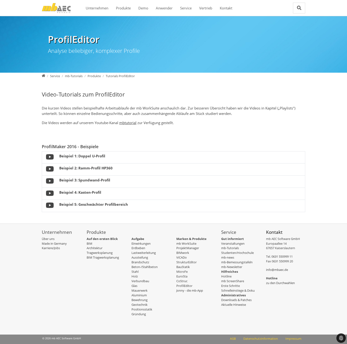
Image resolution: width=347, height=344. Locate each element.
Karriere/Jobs (51, 248)
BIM (89, 243)
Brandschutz (140, 262)
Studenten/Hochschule (237, 253)
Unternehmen (97, 8)
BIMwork (182, 253)
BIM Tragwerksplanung (103, 257)
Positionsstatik (141, 309)
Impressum (293, 338)
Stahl (135, 271)
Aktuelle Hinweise (233, 304)
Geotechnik (139, 304)
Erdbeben (138, 248)
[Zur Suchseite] (299, 8)
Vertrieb (205, 8)
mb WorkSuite (186, 243)
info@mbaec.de (277, 270)
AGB (233, 338)
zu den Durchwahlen (280, 283)
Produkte (123, 8)
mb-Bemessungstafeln (237, 262)
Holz (134, 276)
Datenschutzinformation (260, 338)
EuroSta (181, 276)
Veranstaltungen (233, 243)
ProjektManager (187, 248)
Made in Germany (54, 243)
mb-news (227, 257)
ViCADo (181, 257)
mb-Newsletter (231, 267)
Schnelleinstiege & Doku (238, 290)
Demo (143, 8)
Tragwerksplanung (100, 253)
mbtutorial (127, 122)
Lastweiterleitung (143, 253)
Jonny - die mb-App (189, 290)
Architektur (94, 248)
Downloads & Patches (236, 300)
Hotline (226, 276)
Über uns (48, 239)
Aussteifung (139, 257)
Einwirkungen (141, 243)
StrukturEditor (186, 262)
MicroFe (182, 271)
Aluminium (139, 295)
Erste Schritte (230, 286)
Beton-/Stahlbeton (144, 267)
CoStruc (181, 281)
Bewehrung (139, 300)
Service (186, 8)
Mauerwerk (139, 290)
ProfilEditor (184, 286)
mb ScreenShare (232, 281)
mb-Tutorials (230, 248)
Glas (134, 286)
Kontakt (226, 8)
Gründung (138, 314)
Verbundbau (140, 281)
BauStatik (183, 267)
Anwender (164, 8)
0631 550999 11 (282, 256)
